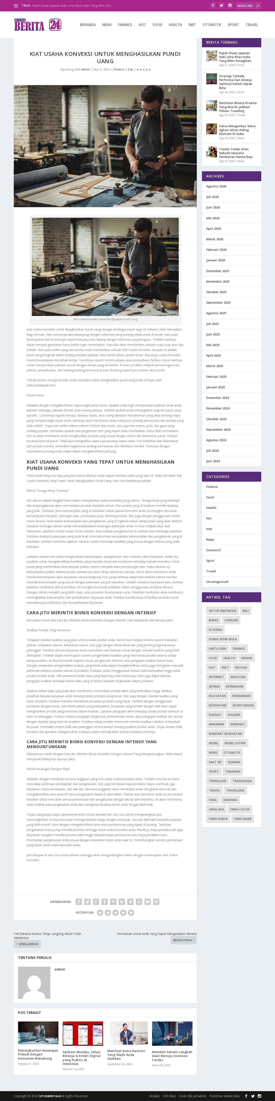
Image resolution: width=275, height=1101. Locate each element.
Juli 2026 (212, 197)
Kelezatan (217, 696)
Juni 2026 (213, 207)
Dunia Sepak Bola (223, 639)
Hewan (246, 658)
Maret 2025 (214, 366)
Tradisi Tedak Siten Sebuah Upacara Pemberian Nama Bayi (236, 153)
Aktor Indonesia (222, 611)
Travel (252, 25)
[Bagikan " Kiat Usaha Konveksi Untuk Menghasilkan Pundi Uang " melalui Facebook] (79, 901)
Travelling (235, 790)
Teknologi (217, 781)
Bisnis (213, 620)
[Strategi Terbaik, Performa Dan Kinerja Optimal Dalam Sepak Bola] (211, 79)
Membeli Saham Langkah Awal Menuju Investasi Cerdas (172, 1056)
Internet (216, 677)
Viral (213, 800)
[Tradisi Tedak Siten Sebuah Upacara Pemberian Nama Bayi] (211, 152)
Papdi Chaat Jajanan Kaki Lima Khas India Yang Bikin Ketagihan (235, 57)
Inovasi (241, 667)
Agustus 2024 (216, 440)
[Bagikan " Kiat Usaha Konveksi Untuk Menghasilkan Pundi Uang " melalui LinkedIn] (122, 901)
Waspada (230, 800)
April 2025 (213, 355)
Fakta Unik (217, 648)
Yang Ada (216, 809)
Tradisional (242, 781)
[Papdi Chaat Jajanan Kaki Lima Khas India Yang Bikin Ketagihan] (211, 56)
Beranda (88, 25)
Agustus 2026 (216, 186)
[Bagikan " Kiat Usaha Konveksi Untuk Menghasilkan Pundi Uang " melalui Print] (156, 901)
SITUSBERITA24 (50, 1096)
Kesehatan (217, 705)
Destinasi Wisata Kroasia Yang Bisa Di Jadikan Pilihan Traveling (238, 107)
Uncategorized (217, 582)
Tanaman (232, 771)
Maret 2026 (214, 239)
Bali (246, 611)
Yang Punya (218, 819)
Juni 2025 (213, 334)
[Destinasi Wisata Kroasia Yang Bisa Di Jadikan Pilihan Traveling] (211, 105)
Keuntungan (243, 705)
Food (157, 25)
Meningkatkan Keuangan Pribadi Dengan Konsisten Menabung (38, 1054)
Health (175, 25)
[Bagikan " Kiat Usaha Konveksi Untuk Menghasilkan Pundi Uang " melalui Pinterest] (113, 901)
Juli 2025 (212, 324)
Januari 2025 (215, 387)
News (107, 25)
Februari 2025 (216, 377)
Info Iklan (169, 1096)
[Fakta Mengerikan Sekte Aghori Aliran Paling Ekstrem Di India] (211, 129)
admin (85, 69)
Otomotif (212, 25)
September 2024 (218, 429)
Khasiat (215, 715)
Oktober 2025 (216, 292)
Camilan (231, 620)
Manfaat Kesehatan (225, 734)
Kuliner (234, 715)
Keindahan (234, 686)
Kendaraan (241, 696)
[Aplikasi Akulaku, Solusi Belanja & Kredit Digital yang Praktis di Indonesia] (83, 1033)
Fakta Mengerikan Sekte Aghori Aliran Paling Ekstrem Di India (237, 130)
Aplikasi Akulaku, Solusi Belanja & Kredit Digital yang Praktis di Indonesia (82, 1058)
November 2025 (217, 281)
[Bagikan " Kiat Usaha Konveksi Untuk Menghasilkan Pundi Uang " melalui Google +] (96, 901)
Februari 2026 (216, 250)
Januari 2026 (215, 260)
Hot (142, 25)
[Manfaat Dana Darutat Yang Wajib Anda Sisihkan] (127, 1033)
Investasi (238, 677)
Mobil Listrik (235, 743)
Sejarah (234, 762)
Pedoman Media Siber (224, 1096)
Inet (192, 25)
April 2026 (213, 229)
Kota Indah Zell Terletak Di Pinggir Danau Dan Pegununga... (73, 5)
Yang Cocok (240, 809)
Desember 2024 (217, 398)
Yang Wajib (243, 819)
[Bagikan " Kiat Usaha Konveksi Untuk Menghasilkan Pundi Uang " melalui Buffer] (130, 901)
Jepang (214, 686)
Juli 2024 (212, 451)
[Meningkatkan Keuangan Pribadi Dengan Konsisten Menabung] (38, 1032)
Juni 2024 (213, 461)
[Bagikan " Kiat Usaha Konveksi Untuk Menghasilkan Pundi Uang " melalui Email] (147, 901)
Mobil (213, 743)
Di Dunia (215, 630)
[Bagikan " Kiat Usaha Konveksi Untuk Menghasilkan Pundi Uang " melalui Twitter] (87, 901)
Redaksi (154, 1096)
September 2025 (218, 302)
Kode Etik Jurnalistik (192, 1096)
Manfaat (237, 724)
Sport (233, 25)
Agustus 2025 (216, 313)
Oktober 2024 (216, 419)
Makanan (216, 724)
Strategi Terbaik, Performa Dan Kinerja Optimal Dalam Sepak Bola (235, 82)
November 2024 (217, 408)
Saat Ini (215, 762)
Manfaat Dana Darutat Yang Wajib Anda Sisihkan (126, 1055)
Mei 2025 (212, 345)
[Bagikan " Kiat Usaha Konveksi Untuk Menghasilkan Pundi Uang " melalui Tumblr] (104, 901)
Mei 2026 (212, 218)
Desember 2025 (217, 271)
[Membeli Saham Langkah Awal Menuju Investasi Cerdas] (172, 1033)
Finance (125, 25)
